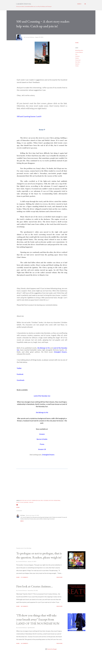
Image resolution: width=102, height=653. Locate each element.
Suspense (77, 64)
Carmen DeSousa (23, 4)
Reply (22, 521)
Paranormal (77, 60)
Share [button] (76, 42)
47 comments (24, 577)
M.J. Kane (22, 515)
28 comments (24, 606)
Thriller (77, 65)
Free (76, 54)
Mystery (77, 58)
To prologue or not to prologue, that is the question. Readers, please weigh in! (39, 555)
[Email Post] (17, 505)
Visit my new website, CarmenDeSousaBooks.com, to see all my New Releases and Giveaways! (33, 6)
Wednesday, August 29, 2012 (32, 515)
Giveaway (77, 56)
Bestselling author (79, 50)
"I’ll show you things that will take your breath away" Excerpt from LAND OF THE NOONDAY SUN (37, 619)
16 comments (24, 643)
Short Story (77, 62)
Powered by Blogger (52, 649)
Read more (59, 577)
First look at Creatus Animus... (34, 586)
